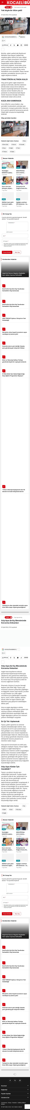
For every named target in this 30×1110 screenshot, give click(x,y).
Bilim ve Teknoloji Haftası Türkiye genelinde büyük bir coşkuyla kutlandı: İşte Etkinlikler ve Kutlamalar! (14, 362)
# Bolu (24, 141)
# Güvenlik (21, 144)
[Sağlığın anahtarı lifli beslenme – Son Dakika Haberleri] (22, 199)
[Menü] (2, 2)
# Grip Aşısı (18, 809)
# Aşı (24, 806)
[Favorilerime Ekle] (2, 49)
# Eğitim (4, 809)
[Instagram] (20, 1080)
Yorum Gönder (7, 252)
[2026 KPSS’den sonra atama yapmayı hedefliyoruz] (22, 168)
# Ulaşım (12, 151)
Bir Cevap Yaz (7, 214)
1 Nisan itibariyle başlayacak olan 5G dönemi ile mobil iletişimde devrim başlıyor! (13, 491)
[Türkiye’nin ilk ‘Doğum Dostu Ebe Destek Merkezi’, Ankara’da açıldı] (22, 183)
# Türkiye (4, 151)
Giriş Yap (17, 252)
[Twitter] (15, 1080)
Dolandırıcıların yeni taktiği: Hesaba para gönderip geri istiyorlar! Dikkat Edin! (13, 348)
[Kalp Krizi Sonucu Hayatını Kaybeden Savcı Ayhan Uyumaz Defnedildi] (15, 269)
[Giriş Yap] (5, 6)
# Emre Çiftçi (5, 144)
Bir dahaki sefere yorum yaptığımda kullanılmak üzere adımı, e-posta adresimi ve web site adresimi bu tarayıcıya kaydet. (16, 245)
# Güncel (14, 144)
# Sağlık (11, 148)
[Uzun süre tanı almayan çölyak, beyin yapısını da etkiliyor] (8, 183)
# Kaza (4, 148)
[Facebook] (10, 1080)
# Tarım (18, 148)
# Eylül (10, 809)
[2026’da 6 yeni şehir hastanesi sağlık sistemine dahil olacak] (8, 199)
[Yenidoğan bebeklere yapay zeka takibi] (8, 168)
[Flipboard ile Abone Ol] (22, 37)
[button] (2, 6)
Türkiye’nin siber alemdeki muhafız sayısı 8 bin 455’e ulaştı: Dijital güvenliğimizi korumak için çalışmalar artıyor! (15, 607)
